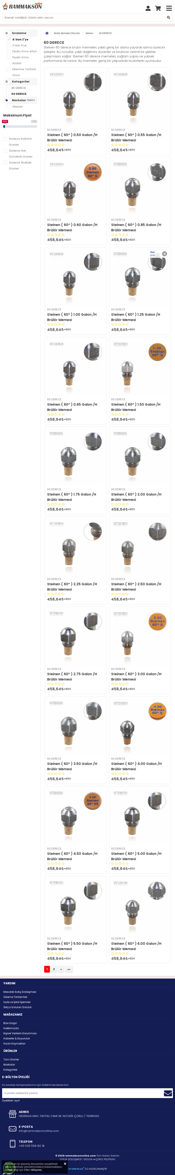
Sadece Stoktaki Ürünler (20, 165)
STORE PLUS (76, 1169)
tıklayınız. (36, 1169)
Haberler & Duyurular (16, 1038)
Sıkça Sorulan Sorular (17, 1007)
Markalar (9, 1064)
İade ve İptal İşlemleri (17, 1002)
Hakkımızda (11, 1028)
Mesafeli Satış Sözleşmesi (19, 992)
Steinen (89, 33)
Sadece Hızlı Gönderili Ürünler (21, 154)
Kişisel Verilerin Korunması (20, 1033)
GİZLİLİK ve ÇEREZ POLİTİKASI (99, 1159)
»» (68, 969)
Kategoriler (10, 1069)
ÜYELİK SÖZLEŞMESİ (71, 1159)
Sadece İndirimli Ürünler (20, 142)
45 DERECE (18, 88)
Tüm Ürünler (11, 1059)
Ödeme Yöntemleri (15, 997)
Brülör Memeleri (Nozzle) (67, 33)
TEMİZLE (31, 100)
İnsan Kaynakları (14, 1043)
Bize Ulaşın (10, 1023)
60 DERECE (18, 94)
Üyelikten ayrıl (11, 1100)
